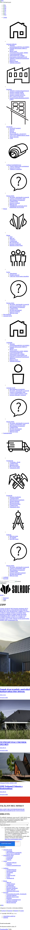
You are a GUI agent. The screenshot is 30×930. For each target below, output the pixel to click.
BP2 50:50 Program (15, 466)
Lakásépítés (9, 342)
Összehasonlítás (4, 929)
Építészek (8, 534)
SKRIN (13, 615)
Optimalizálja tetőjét (15, 468)
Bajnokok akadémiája (18, 608)
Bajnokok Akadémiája (15, 244)
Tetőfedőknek (3, 615)
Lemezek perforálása (15, 167)
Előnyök (12, 131)
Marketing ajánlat (14, 465)
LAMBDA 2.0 (21, 611)
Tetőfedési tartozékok (15, 62)
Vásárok (2, 608)
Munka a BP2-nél (10, 889)
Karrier (8, 272)
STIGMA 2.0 (8, 617)
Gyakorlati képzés (14, 498)
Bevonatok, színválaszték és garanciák (19, 197)
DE (5, 8)
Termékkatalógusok (11, 869)
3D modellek (13, 537)
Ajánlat (5, 17)
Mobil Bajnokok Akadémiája (17, 500)
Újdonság (15, 618)
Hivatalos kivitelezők (11, 901)
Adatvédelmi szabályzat (9, 916)
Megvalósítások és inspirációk (17, 200)
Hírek (11, 236)
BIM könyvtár (13, 204)
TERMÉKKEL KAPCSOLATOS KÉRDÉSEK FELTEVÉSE (18, 206)
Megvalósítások (7, 314)
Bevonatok (23, 614)
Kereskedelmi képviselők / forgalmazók (16, 894)
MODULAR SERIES (19, 46)
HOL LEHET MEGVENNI (7, 809)
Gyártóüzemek (13, 241)
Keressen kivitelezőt (15, 203)
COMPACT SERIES (5, 613)
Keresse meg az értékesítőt (13, 854)
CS (5, 11)
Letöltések (5, 868)
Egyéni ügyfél (21, 618)
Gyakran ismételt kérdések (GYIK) (18, 393)
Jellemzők (12, 129)
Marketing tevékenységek (16, 245)
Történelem (12, 239)
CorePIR (16, 92)
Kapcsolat (5, 578)
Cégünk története (10, 884)
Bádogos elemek (14, 61)
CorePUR (17, 93)
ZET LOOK (9, 618)
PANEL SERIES (17, 55)
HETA (26, 608)
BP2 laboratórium (14, 242)
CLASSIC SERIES (19, 52)
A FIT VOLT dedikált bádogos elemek (19, 135)
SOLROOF (9, 126)
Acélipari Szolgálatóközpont (13, 865)
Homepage (6, 598)
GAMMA (2, 617)
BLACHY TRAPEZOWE (10, 611)
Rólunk (5, 208)
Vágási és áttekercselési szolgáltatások (19, 166)
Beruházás (9, 89)
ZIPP (6, 620)
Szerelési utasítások (11, 871)
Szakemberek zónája (8, 855)
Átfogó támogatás (14, 137)
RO (5, 14)
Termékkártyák (10, 878)
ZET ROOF (3, 610)
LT (5, 13)
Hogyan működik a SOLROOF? (18, 134)
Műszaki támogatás (14, 502)
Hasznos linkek (10, 196)
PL (5, 5)
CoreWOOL (17, 95)
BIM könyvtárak (14, 313)
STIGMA (20, 615)
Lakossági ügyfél (7, 316)
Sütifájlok (5, 917)
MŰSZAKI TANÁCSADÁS (17, 810)
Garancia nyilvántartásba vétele (17, 198)
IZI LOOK (20, 610)
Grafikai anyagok (10, 875)
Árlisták (8, 874)
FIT (17, 615)
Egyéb (8, 876)
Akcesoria (17, 96)
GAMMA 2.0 (21, 617)
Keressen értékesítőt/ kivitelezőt (18, 573)
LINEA (27, 611)
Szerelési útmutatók (14, 501)
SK (5, 10)
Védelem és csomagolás (16, 169)
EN (5, 6)
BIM (24, 610)
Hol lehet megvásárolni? (16, 310)
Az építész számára (16, 614)
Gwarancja (3, 618)
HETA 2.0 (9, 610)
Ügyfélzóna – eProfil (15, 462)
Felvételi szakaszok (14, 275)
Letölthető (5, 577)
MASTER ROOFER (15, 504)
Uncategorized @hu (13, 620)
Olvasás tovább (4, 697)
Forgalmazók (9, 460)
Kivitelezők (9, 495)
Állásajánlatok (13, 273)
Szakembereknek (7, 433)
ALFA (24, 615)
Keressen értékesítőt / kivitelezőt (18, 395)
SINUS (9, 615)
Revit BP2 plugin (14, 539)
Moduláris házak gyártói (12, 896)
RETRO (16, 54)
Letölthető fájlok (14, 201)
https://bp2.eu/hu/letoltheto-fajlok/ (13, 839)
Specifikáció (13, 132)
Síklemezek (12, 60)
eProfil (1, 595)
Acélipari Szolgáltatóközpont (13, 165)
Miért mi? (12, 238)
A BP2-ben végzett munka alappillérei (19, 276)
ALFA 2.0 (15, 617)
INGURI (18, 57)
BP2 (12, 608)
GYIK (11, 138)
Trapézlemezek (19, 58)
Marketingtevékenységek (12, 891)
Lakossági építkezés (11, 44)
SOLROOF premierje (15, 128)
